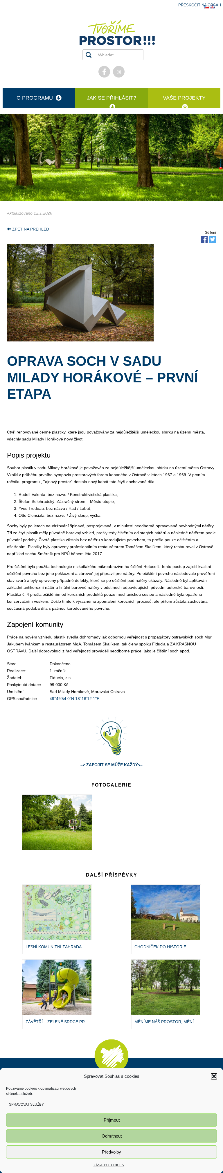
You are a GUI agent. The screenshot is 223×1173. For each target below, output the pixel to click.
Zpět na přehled (30, 229)
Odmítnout (112, 1136)
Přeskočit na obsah (199, 5)
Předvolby (111, 1151)
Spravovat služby (26, 1104)
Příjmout (112, 1120)
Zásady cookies (108, 1165)
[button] (214, 1076)
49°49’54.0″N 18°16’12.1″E (74, 698)
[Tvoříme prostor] (111, 32)
